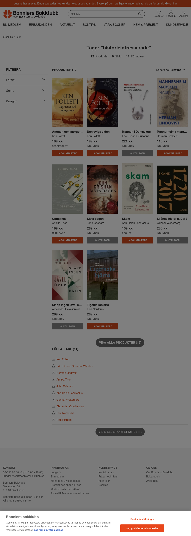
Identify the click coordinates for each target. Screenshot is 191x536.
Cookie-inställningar (142, 519)
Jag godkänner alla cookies (142, 528)
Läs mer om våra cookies (48, 530)
